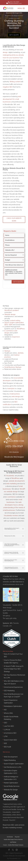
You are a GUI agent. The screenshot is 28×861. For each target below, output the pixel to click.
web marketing (11, 484)
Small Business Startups (12, 367)
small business (14, 394)
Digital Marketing (10, 760)
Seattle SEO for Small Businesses (14, 465)
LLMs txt (7, 730)
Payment (17, 836)
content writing (15, 320)
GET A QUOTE (14, 35)
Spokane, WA (7, 623)
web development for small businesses (12, 99)
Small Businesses (15, 473)
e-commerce (11, 497)
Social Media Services (11, 786)
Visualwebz (10, 476)
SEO (6, 325)
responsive (15, 337)
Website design (9, 314)
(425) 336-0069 (14, 2)
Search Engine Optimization (14, 764)
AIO (5, 710)
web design (16, 396)
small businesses (17, 347)
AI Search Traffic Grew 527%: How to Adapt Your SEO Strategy (14, 668)
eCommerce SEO (10, 733)
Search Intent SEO (10, 740)
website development (16, 481)
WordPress (21, 329)
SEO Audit (7, 747)
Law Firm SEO (9, 726)
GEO (5, 723)
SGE (5, 743)
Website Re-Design (11, 790)
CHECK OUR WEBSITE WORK (14, 219)
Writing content (15, 82)
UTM (5, 736)
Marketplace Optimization (13, 706)
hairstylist (11, 388)
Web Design (20, 45)
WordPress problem (11, 310)
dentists (20, 353)
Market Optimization (11, 783)
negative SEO (7, 87)
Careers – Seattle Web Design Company (13, 845)
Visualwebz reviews (11, 515)
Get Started (10, 836)
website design (12, 492)
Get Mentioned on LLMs (12, 767)
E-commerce (9, 331)
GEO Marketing (9, 691)
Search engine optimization (14, 323)
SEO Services (17, 582)
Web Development (11, 757)
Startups (7, 351)
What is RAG (8, 713)
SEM (10, 325)
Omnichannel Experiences (13, 687)
